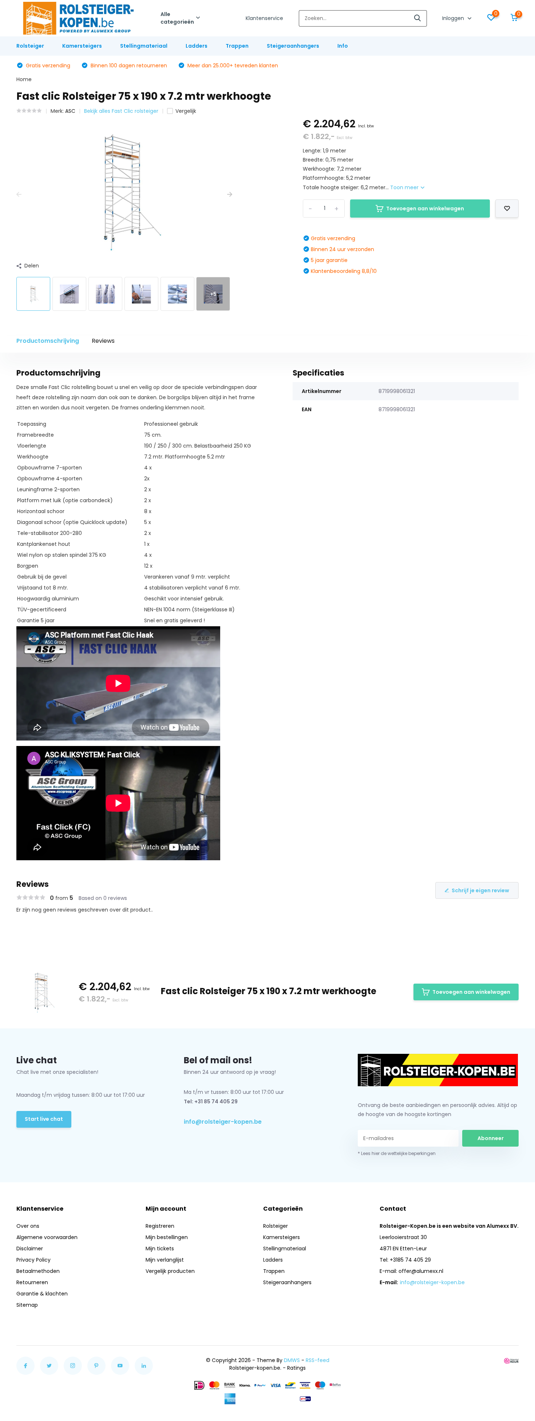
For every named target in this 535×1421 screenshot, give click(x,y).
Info (342, 45)
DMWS (292, 1360)
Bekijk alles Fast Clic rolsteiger (121, 111)
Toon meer (405, 187)
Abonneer (490, 1138)
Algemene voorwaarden (47, 1237)
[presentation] (18, 194)
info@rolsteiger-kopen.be (223, 1122)
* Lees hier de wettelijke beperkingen (397, 1153)
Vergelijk (185, 111)
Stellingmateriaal (143, 45)
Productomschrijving (47, 341)
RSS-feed (317, 1360)
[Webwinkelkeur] (511, 1360)
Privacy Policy (33, 1259)
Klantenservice (264, 18)
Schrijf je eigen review (480, 890)
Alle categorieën (177, 18)
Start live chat (44, 1119)
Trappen (237, 45)
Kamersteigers (82, 45)
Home (24, 79)
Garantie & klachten (42, 1293)
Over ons (27, 1226)
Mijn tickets (160, 1248)
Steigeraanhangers (293, 45)
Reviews (103, 341)
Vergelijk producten (170, 1271)
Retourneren (32, 1282)
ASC (70, 111)
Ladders (196, 45)
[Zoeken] (418, 18)
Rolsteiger (30, 45)
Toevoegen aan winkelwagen (425, 208)
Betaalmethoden (38, 1271)
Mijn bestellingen (167, 1237)
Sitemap (27, 1305)
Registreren (160, 1226)
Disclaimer (29, 1248)
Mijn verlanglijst (165, 1259)
